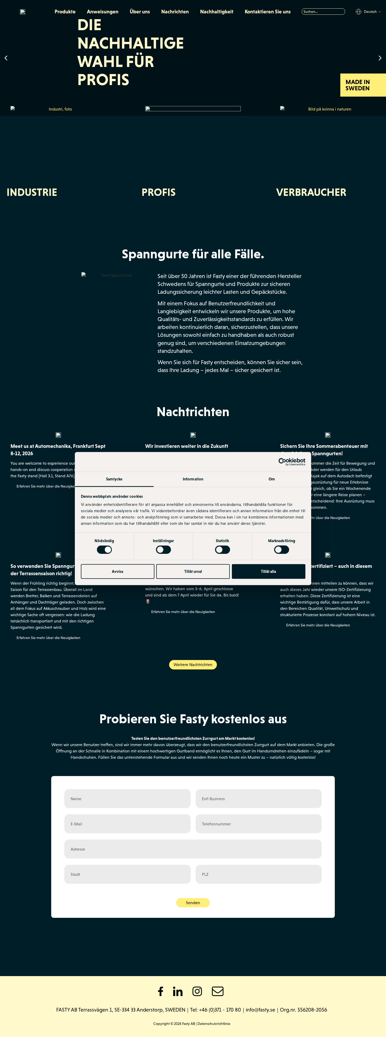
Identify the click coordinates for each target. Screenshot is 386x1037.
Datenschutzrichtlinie (213, 1024)
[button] (6, 58)
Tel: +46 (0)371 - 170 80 (215, 1010)
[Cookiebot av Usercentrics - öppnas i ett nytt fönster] (282, 462)
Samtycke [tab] (114, 479)
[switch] (163, 550)
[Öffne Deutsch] (380, 12)
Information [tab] (193, 479)
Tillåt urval (193, 571)
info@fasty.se (260, 1010)
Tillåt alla (268, 571)
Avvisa (117, 571)
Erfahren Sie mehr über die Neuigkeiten (48, 486)
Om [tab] (272, 479)
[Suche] (342, 11)
